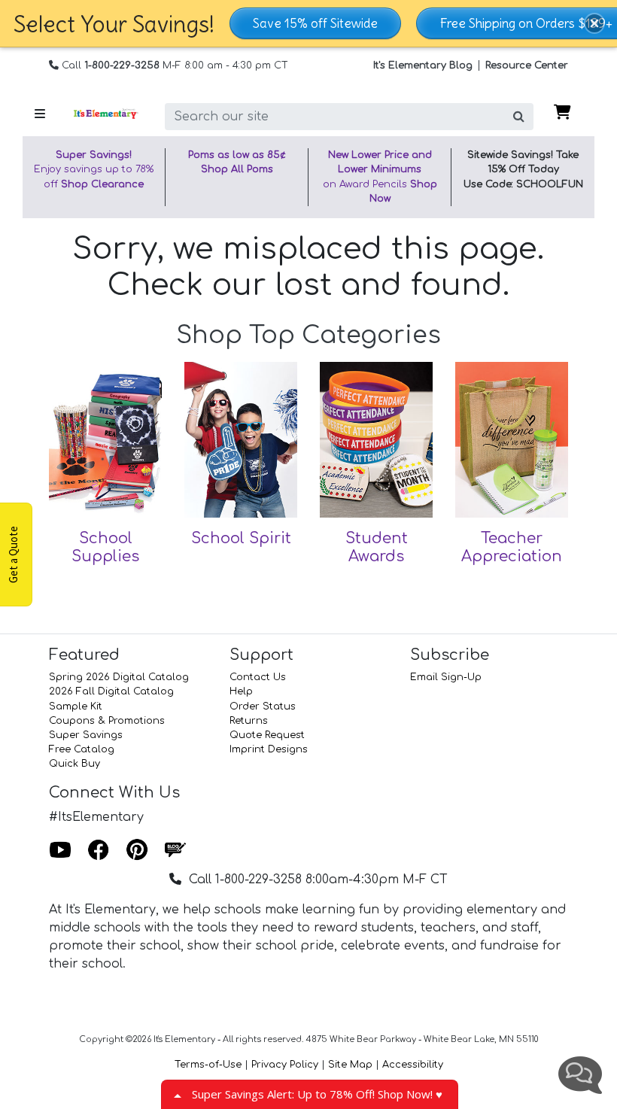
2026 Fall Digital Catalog (111, 691)
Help (241, 691)
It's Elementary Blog (423, 65)
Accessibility (412, 1064)
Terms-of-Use (208, 1064)
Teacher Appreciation (511, 547)
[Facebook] (98, 850)
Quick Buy (74, 763)
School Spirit (241, 538)
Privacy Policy (284, 1064)
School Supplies (105, 547)
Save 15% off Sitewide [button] (315, 23)
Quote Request (267, 735)
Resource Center (526, 65)
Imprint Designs (268, 749)
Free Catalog (81, 749)
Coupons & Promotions (107, 721)
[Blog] (175, 850)
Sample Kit (75, 706)
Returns (248, 721)
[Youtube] (60, 850)
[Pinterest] (137, 850)
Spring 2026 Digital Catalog (119, 677)
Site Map (350, 1064)
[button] (594, 23)
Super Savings (86, 735)
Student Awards (376, 547)
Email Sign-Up (446, 677)
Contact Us (257, 677)
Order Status (262, 706)
